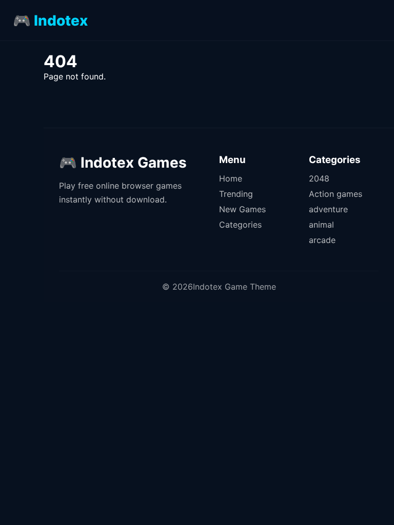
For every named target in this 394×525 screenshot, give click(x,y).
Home (230, 178)
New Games (242, 209)
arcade (322, 240)
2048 (319, 178)
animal (321, 224)
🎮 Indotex (50, 20)
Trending (236, 194)
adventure (328, 209)
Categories (240, 224)
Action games (335, 194)
